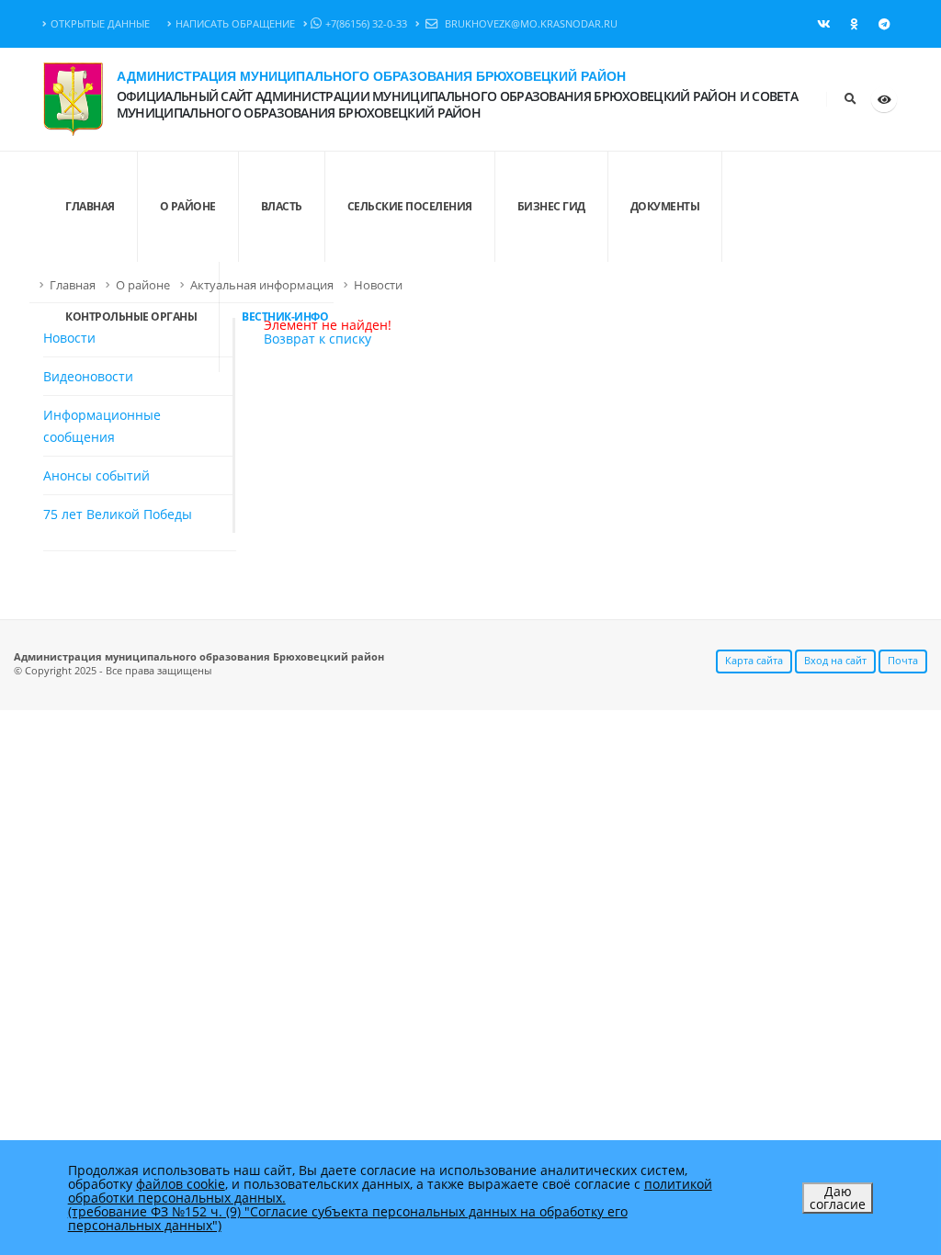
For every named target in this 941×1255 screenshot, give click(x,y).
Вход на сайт (835, 660)
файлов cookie (180, 1184)
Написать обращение (235, 23)
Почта (903, 660)
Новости (378, 285)
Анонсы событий (96, 475)
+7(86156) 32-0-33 (366, 23)
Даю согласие (838, 1197)
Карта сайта (754, 660)
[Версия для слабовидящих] (884, 99)
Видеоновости (88, 376)
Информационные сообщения (102, 426)
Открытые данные (100, 23)
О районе (188, 206)
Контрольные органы (131, 316)
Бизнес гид (551, 206)
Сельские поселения (409, 206)
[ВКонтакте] (823, 24)
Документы (665, 206)
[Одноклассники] (854, 24)
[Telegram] (884, 24)
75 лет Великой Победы (117, 514)
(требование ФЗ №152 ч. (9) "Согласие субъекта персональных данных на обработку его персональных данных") (348, 1218)
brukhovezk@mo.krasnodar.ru (530, 23)
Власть (281, 206)
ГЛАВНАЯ (90, 206)
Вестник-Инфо (285, 316)
